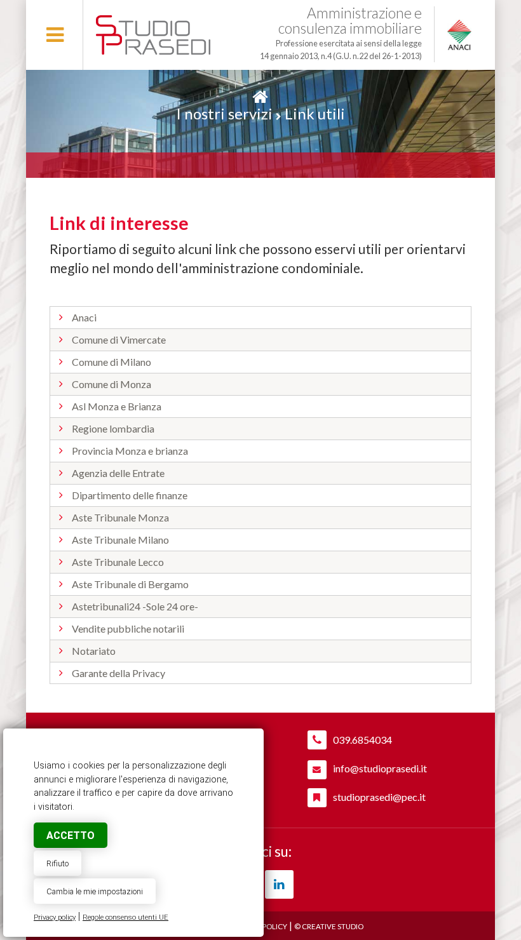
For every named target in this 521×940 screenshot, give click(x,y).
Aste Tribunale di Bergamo (130, 584)
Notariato (94, 651)
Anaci (84, 317)
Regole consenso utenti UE (125, 917)
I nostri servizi (224, 113)
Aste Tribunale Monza (120, 517)
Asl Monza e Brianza (116, 406)
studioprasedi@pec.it (379, 797)
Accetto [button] (70, 835)
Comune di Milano (111, 362)
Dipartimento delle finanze (129, 495)
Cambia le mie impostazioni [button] (94, 891)
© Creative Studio (328, 926)
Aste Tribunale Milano (120, 540)
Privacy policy (55, 917)
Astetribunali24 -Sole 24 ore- (135, 606)
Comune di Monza (111, 384)
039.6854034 (362, 740)
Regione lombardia (113, 428)
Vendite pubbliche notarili (128, 628)
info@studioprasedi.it (380, 768)
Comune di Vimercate (119, 339)
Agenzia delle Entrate (118, 473)
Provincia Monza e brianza (130, 451)
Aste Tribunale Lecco (118, 562)
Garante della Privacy (118, 673)
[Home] (260, 97)
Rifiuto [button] (57, 863)
